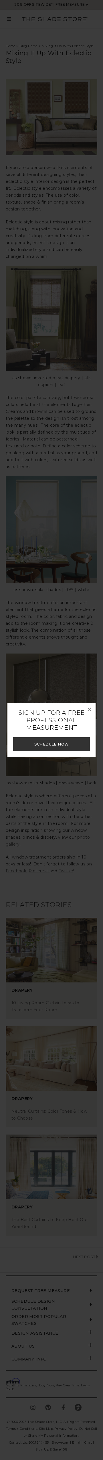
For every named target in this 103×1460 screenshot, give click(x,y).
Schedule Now (51, 744)
